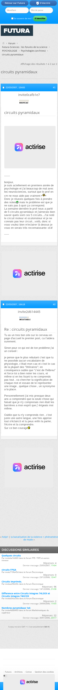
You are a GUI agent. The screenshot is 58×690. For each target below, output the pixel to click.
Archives (19, 671)
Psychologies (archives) (33, 50)
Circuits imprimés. (12, 581)
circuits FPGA (9, 569)
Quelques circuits (11, 555)
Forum (11, 43)
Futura (8, 671)
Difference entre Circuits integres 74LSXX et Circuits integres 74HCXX (26, 595)
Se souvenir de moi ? (22, 18)
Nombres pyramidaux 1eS (16, 607)
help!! (5, 536)
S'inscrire (43, 3)
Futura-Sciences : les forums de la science (24, 47)
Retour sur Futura (15, 3)
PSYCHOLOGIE (9, 50)
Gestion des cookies (44, 671)
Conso (29, 671)
